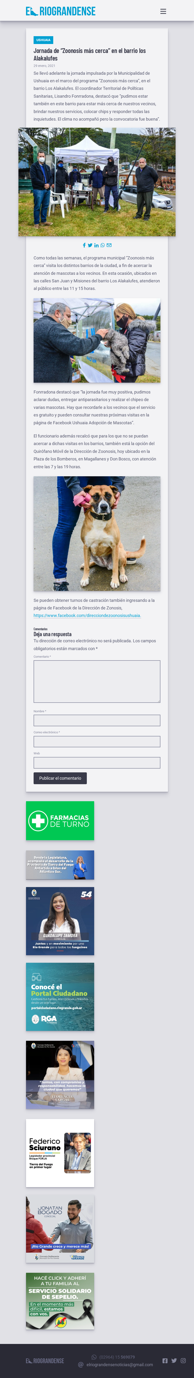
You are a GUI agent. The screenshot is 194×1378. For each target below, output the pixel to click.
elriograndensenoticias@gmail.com (120, 1364)
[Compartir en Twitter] (90, 245)
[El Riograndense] (60, 11)
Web (37, 753)
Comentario (42, 656)
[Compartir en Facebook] (84, 245)
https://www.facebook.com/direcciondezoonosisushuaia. (87, 615)
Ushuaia (43, 40)
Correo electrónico (47, 732)
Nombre (40, 711)
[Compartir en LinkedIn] (96, 245)
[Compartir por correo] (109, 245)
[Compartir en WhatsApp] (103, 245)
